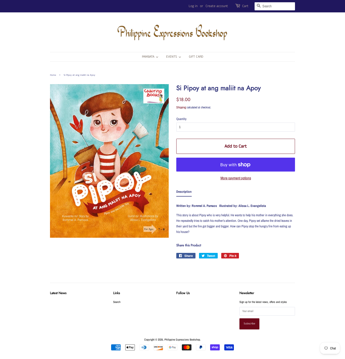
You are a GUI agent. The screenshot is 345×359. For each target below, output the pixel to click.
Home (53, 75)
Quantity (181, 119)
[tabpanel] (235, 217)
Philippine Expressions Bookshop (182, 339)
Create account (217, 6)
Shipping (181, 107)
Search (116, 302)
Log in (193, 6)
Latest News (58, 293)
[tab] (184, 193)
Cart (245, 6)
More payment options (235, 178)
